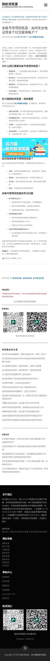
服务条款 (5, 559)
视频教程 (5, 585)
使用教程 (5, 577)
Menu (45, 5)
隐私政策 (5, 556)
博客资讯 (5, 552)
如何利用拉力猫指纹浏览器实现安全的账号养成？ (22, 420)
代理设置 (5, 581)
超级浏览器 (27, 278)
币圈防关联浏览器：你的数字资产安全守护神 (20, 403)
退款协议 (5, 562)
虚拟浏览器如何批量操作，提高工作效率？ (19, 391)
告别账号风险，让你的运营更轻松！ (17, 383)
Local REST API (8, 594)
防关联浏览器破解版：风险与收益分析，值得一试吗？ (24, 354)
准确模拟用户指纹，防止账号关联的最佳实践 (20, 411)
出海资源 (5, 549)
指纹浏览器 (10, 4)
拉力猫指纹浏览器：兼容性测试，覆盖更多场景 (21, 370)
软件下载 (5, 546)
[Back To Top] (25, 648)
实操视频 (5, 589)
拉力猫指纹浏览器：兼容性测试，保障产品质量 (21, 366)
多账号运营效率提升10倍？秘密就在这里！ (20, 387)
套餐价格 (5, 543)
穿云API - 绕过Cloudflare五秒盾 (15, 531)
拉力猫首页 (6, 17)
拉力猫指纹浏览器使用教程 (25, 301)
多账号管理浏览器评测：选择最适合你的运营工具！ (23, 407)
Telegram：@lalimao (25, 639)
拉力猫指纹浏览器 (36, 37)
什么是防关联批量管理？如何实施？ (17, 374)
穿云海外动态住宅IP (39, 531)
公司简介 (5, 565)
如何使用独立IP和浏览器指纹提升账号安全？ (20, 378)
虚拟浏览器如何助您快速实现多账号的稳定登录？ (22, 415)
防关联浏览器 (38, 278)
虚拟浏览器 (25, 499)
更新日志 (5, 598)
